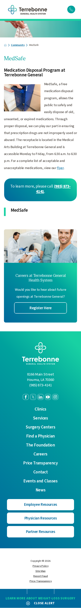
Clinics (40, 409)
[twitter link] (33, 397)
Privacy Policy (40, 565)
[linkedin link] (40, 397)
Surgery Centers (40, 427)
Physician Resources (40, 518)
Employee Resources (40, 504)
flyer (60, 167)
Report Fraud (40, 575)
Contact (40, 472)
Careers (40, 454)
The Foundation (40, 445)
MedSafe (19, 210)
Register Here (40, 308)
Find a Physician (40, 436)
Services (40, 418)
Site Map (40, 570)
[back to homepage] (5, 45)
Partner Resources (40, 531)
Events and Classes (40, 481)
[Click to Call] (71, 9)
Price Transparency (40, 463)
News (41, 490)
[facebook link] (26, 397)
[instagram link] (55, 397)
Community (17, 45)
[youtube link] (48, 397)
